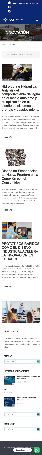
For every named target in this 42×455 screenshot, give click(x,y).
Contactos (23, 3)
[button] (37, 450)
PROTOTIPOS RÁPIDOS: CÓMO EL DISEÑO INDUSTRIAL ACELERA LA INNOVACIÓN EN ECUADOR (21, 251)
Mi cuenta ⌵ (34, 3)
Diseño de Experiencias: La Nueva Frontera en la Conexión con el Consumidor (20, 176)
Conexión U (13, 3)
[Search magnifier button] (38, 361)
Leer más (8, 137)
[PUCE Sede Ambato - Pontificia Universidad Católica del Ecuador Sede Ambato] (13, 20)
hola (5, 389)
